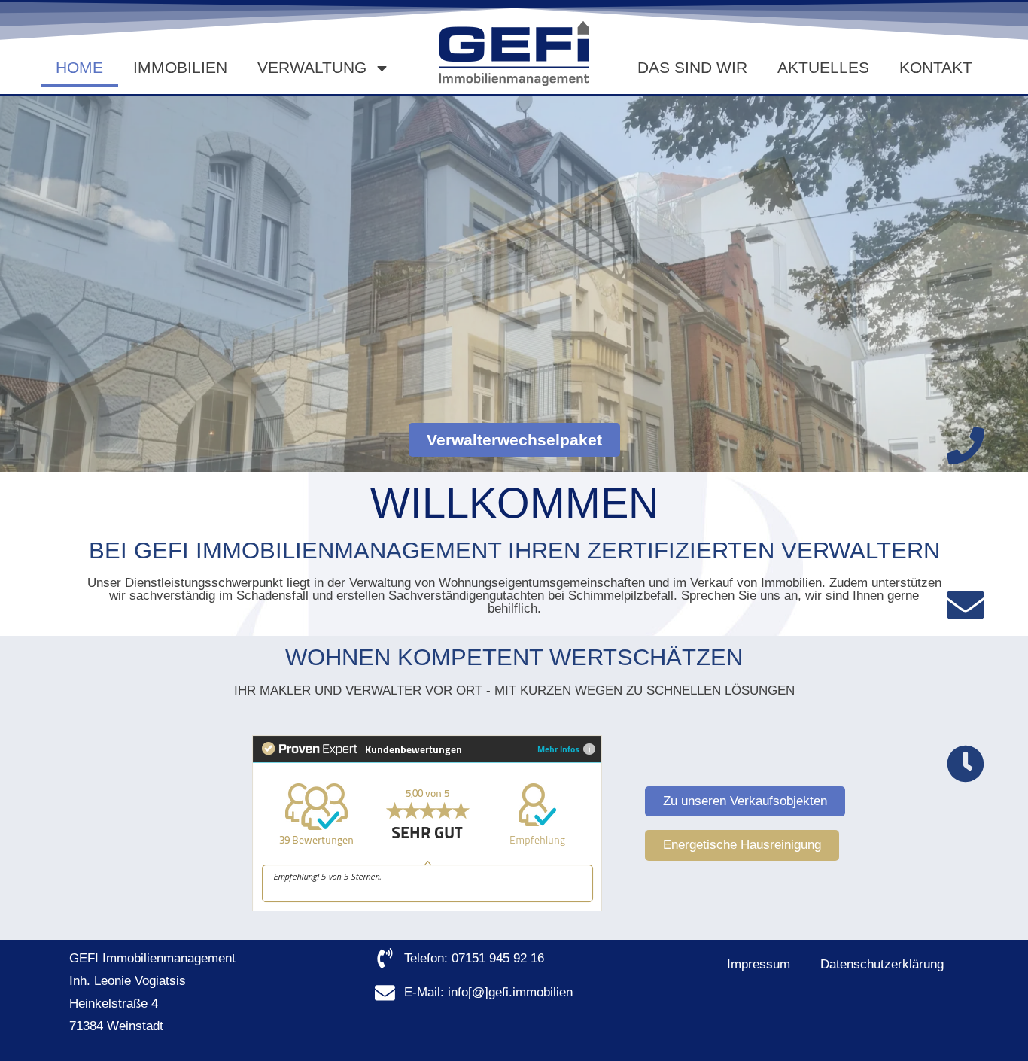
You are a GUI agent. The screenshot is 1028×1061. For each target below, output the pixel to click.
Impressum (758, 964)
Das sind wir (692, 67)
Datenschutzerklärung (882, 964)
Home (79, 67)
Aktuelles (823, 67)
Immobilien (180, 67)
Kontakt (935, 67)
